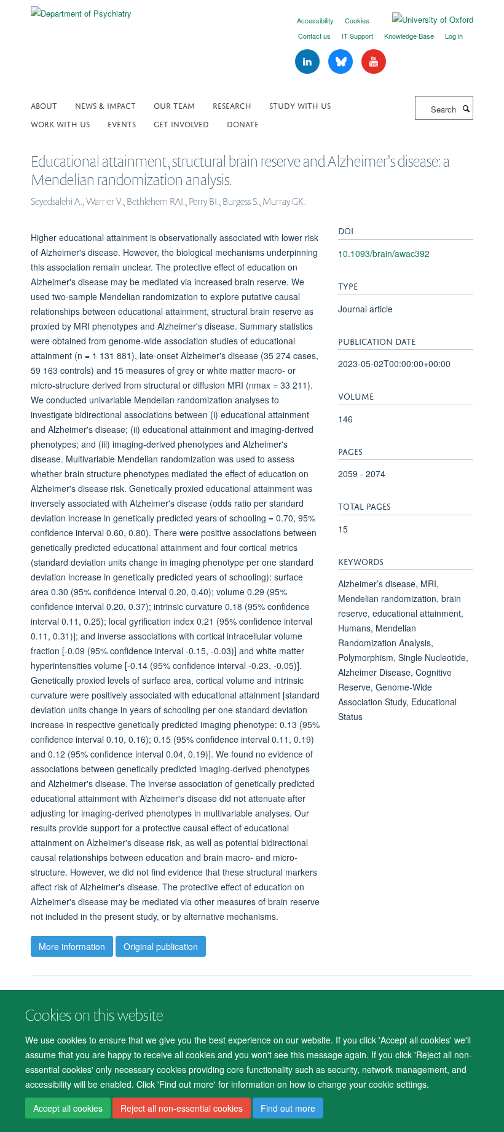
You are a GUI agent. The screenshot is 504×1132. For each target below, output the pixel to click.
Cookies (357, 20)
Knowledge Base (409, 36)
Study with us (300, 105)
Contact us (314, 36)
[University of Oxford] (423, 19)
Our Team (174, 105)
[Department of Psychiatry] (81, 9)
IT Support (357, 36)
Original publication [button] (161, 946)
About (44, 105)
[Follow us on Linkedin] (308, 62)
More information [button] (72, 946)
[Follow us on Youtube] (373, 62)
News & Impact (105, 105)
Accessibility (315, 20)
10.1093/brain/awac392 (384, 253)
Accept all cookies (68, 1108)
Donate (243, 123)
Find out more (288, 1108)
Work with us (60, 123)
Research (232, 105)
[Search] (466, 108)
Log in (454, 36)
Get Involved (181, 123)
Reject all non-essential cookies (181, 1108)
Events (122, 123)
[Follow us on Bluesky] (341, 62)
